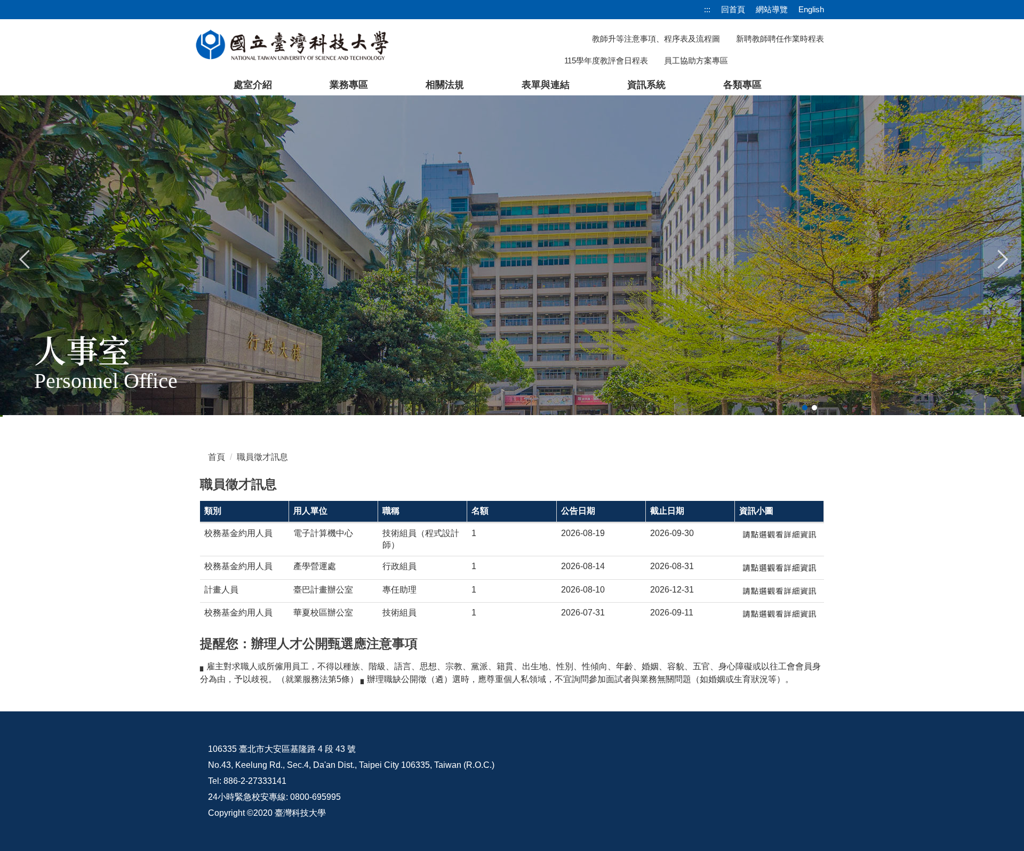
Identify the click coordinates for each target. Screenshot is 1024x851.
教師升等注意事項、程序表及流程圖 (656, 38)
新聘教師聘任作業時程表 (780, 38)
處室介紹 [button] (253, 84)
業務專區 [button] (349, 84)
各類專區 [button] (742, 84)
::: (707, 9)
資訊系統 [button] (646, 84)
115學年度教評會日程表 (606, 60)
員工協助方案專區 (696, 60)
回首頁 (733, 9)
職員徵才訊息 (262, 456)
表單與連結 (546, 84)
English (811, 9)
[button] (25, 258)
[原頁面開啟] (779, 534)
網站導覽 (772, 9)
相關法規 (445, 84)
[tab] (805, 407)
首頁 (216, 456)
